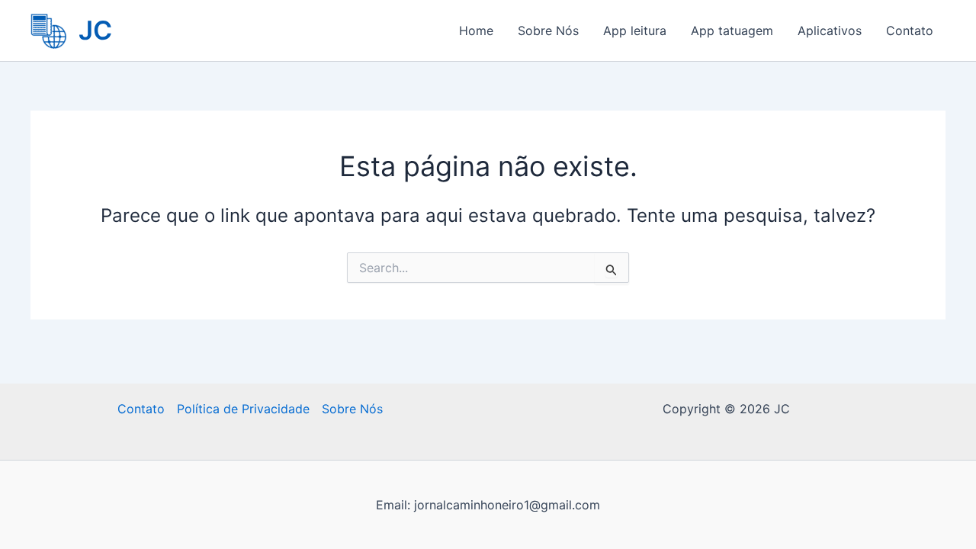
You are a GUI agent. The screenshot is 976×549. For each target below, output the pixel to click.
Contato (909, 30)
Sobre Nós (548, 30)
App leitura (634, 30)
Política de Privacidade (243, 408)
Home (476, 30)
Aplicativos (830, 30)
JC (95, 30)
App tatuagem (732, 30)
